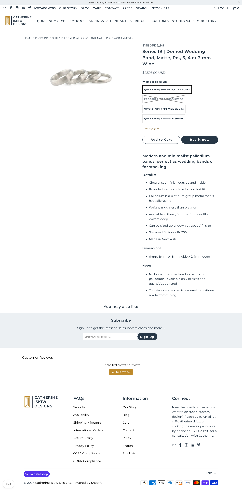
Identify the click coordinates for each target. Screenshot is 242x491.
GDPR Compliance (87, 461)
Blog (85, 8)
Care (97, 8)
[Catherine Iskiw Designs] (18, 21)
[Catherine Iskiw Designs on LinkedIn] (23, 8)
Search (142, 8)
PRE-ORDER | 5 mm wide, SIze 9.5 (163, 99)
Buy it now (200, 139)
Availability (81, 415)
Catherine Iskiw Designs (53, 483)
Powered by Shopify (87, 483)
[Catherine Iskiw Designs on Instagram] (17, 8)
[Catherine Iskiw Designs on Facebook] (11, 8)
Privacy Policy (83, 446)
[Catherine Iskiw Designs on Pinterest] (29, 8)
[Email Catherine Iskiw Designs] (4, 8)
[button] (97, 21)
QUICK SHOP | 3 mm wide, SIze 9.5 (164, 118)
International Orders (88, 430)
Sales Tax (80, 407)
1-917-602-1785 (45, 8)
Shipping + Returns (87, 422)
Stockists (160, 8)
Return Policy (83, 438)
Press (127, 8)
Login (223, 8)
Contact (112, 8)
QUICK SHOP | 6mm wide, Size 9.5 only (167, 89)
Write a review (121, 371)
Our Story (68, 8)
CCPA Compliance (86, 453)
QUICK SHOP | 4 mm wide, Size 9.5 (164, 108)
